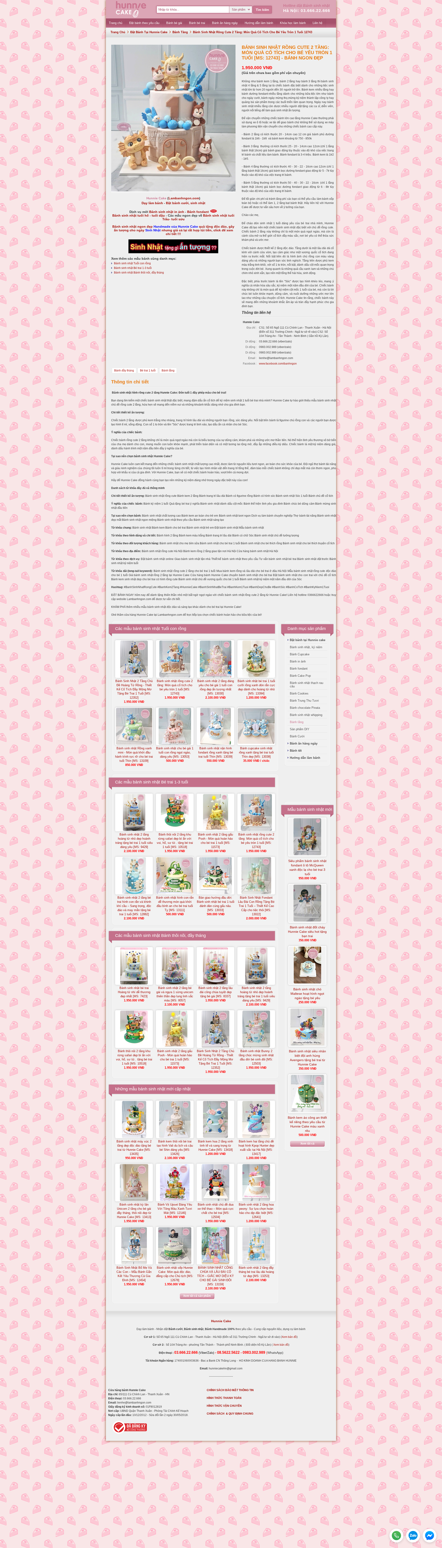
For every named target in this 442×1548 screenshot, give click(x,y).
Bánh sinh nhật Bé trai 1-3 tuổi (133, 268)
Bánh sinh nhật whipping (306, 715)
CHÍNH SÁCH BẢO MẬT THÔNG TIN (230, 1390)
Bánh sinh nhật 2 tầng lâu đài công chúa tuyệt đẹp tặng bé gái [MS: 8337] (215, 992)
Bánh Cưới (297, 736)
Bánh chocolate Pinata (305, 707)
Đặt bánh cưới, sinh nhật (185, 203)
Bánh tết (296, 750)
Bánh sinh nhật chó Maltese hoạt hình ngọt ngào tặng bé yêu (307, 993)
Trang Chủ (117, 32)
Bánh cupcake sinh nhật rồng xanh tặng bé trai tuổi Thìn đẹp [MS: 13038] (256, 752)
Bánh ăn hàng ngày (303, 743)
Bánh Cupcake (299, 654)
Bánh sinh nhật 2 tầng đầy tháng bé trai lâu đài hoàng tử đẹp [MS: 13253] (256, 1272)
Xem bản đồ (289, 1337)
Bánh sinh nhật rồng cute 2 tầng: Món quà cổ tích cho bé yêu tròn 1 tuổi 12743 (252, 32)
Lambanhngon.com (184, 198)
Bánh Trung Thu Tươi (304, 700)
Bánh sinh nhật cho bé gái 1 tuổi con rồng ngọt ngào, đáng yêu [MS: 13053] (174, 752)
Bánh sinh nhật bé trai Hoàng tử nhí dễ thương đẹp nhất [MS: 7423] (134, 992)
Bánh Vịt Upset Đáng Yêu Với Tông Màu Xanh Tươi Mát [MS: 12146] (174, 1209)
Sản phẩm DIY (299, 729)
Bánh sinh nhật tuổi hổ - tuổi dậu (138, 215)
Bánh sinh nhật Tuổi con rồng (132, 263)
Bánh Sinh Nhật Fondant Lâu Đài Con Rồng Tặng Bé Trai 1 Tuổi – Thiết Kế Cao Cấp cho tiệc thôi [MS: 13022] (256, 906)
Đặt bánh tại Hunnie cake (148, 32)
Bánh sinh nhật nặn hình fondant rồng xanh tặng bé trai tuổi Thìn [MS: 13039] (215, 752)
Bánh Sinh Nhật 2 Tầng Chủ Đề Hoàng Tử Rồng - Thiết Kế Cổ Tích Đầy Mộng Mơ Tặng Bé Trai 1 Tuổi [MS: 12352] (134, 689)
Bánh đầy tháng (124, 370)
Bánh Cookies (299, 693)
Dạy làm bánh (152, 203)
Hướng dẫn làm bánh (305, 757)
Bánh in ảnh (298, 661)
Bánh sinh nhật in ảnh (166, 212)
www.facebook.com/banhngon (278, 363)
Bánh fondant (198, 212)
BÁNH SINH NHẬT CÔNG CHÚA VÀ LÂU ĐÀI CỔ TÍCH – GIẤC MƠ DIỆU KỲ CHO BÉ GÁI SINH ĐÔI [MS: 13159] (215, 1276)
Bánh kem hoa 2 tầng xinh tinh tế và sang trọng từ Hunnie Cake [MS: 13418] (215, 1145)
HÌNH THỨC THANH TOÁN (224, 1398)
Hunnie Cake (221, 1321)
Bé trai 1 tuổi (148, 370)
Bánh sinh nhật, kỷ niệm (306, 647)
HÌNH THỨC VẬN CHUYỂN (224, 1405)
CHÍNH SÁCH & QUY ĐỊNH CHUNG (230, 1413)
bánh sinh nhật (151, 1089)
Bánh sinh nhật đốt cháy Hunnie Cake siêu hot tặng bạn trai (307, 931)
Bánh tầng (180, 32)
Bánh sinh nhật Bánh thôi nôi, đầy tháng (139, 272)
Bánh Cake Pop (300, 675)
